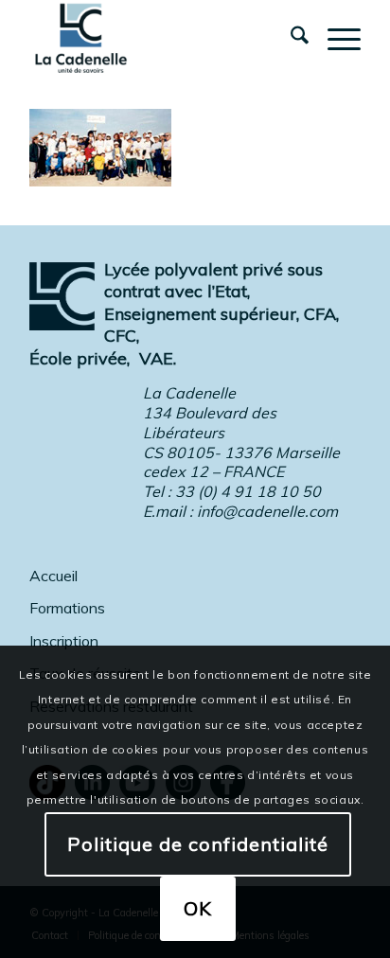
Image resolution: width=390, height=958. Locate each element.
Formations (67, 607)
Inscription (63, 640)
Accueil (53, 575)
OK (198, 908)
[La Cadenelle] (161, 38)
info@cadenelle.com (267, 511)
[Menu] (335, 38)
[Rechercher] (290, 38)
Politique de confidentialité (197, 844)
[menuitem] (290, 38)
